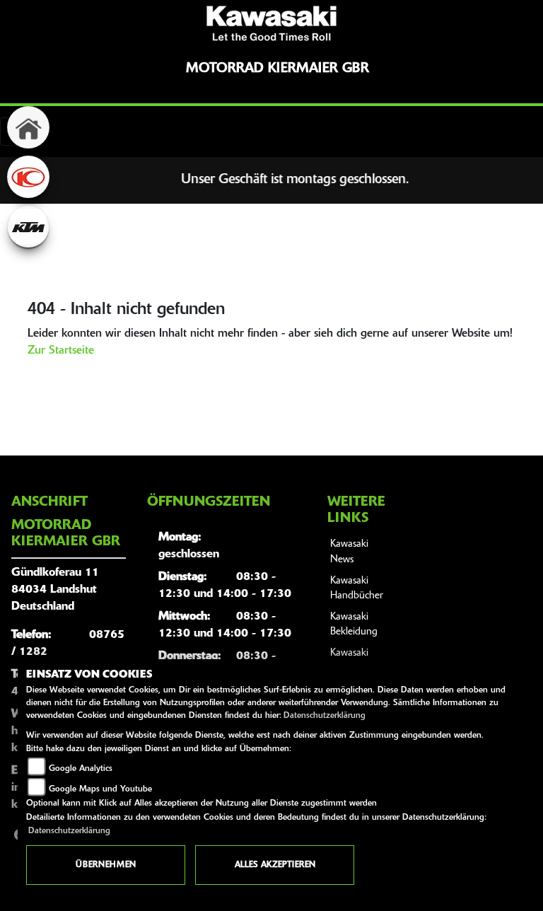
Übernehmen (106, 865)
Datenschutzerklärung (325, 716)
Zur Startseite (61, 350)
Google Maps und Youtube (100, 789)
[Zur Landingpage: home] (28, 127)
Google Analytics (80, 769)
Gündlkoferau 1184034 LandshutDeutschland (55, 590)
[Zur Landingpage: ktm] (28, 226)
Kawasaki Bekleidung (354, 625)
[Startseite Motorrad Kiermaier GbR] (271, 23)
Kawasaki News (349, 552)
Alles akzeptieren (275, 865)
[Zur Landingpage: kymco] (28, 177)
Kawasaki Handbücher (356, 589)
